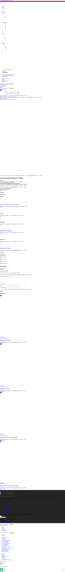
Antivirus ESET (8, 28)
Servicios (6, 95)
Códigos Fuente (4, 529)
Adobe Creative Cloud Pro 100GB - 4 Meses (7, 175)
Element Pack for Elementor (6, 230)
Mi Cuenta (3, 503)
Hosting (7, 45)
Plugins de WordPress (9, 37)
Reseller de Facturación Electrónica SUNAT (13, 50)
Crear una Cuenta (3, 567)
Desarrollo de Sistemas (10, 48)
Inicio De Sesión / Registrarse (7, 559)
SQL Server (8, 17)
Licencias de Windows (5, 508)
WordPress (8, 35)
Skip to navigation (3, 0)
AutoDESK (8, 25)
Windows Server (9, 16)
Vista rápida (2, 337)
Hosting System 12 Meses (5, 248)
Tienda (3, 95)
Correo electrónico (3, 287)
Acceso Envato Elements (12, 95)
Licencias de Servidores (6, 511)
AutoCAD (3, 530)
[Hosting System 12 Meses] (2, 246)
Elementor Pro (3, 239)
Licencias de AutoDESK (6, 510)
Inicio (1, 95)
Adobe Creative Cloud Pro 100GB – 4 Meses (9, 204)
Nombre (1, 285)
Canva (7, 26)
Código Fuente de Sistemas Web (11, 39)
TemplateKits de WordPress (11, 38)
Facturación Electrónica (10, 40)
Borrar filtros (2, 268)
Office (7, 14)
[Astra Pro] (2, 211)
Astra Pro (2, 213)
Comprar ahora (8, 188)
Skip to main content (9, 0)
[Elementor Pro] (2, 237)
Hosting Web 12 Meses (4, 388)
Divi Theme (2, 222)
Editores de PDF (9, 19)
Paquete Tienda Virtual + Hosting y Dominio (9, 485)
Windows (7, 15)
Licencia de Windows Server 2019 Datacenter (7, 97)
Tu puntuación (2, 276)
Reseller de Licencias (9, 49)
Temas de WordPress (9, 36)
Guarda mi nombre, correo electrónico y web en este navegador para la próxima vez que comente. (16, 289)
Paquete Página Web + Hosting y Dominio (9, 437)
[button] (2, 343)
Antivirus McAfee (9, 29)
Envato (7, 27)
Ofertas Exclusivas (5, 504)
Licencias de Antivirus (5, 512)
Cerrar (1, 562)
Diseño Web (8, 47)
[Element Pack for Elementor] (2, 228)
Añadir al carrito (2, 188)
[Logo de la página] (2, 1)
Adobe (7, 24)
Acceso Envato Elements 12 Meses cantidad (8, 187)
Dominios (7, 46)
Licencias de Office (5, 509)
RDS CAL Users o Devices (10, 18)
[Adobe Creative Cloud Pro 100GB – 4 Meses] (2, 202)
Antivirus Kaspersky (9, 30)
